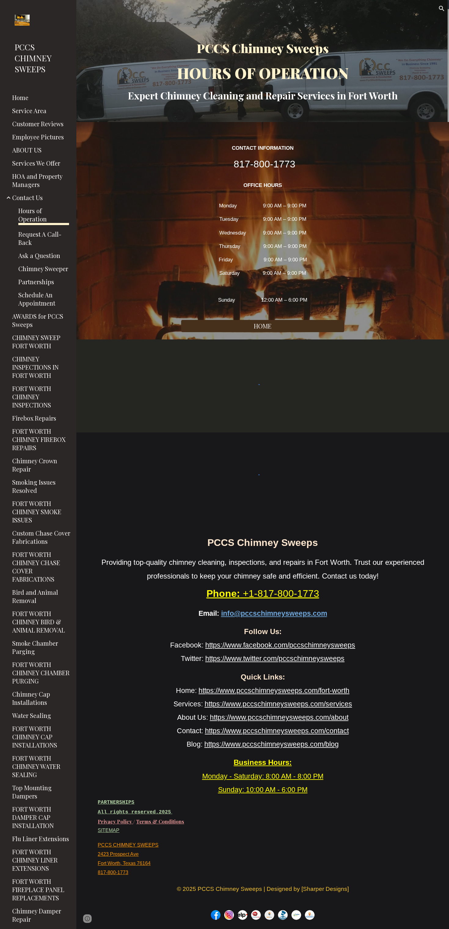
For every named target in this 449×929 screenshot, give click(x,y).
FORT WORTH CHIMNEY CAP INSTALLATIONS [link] (34, 736)
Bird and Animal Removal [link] (35, 596)
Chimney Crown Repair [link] (34, 465)
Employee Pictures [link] (38, 137)
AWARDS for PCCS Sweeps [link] (37, 320)
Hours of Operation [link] (32, 214)
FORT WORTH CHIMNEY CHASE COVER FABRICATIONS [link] (36, 566)
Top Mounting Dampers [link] (32, 792)
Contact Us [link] (27, 197)
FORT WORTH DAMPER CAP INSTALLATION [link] (33, 817)
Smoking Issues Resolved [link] (34, 486)
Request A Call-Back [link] (39, 238)
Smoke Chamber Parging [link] (35, 647)
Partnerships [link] (36, 282)
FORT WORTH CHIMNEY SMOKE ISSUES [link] (36, 511)
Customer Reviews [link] (38, 124)
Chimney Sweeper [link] (43, 268)
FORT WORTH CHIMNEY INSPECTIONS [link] (31, 396)
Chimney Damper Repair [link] (36, 915)
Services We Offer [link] (36, 163)
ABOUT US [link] (27, 150)
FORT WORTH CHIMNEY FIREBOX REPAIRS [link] (39, 439)
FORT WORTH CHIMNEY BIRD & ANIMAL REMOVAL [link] (38, 621)
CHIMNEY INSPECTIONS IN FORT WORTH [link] (35, 367)
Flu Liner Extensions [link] (40, 838)
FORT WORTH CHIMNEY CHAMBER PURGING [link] (41, 672)
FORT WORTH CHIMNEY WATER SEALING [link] (36, 766)
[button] (441, 8)
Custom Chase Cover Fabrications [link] (41, 537)
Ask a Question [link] (39, 255)
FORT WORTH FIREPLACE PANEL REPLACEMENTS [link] (38, 889)
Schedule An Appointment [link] (36, 299)
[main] (262, 69)
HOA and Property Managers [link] (37, 180)
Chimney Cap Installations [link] (31, 698)
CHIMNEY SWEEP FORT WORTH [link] (36, 341)
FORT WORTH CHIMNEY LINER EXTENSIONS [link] (35, 860)
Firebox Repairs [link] (34, 418)
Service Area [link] (29, 110)
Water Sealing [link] (31, 715)
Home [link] (20, 97)
